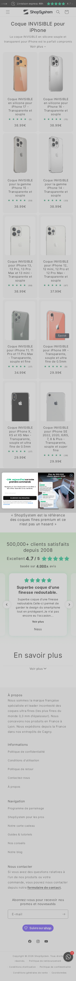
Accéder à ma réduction (19, 498)
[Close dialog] (71, 475)
